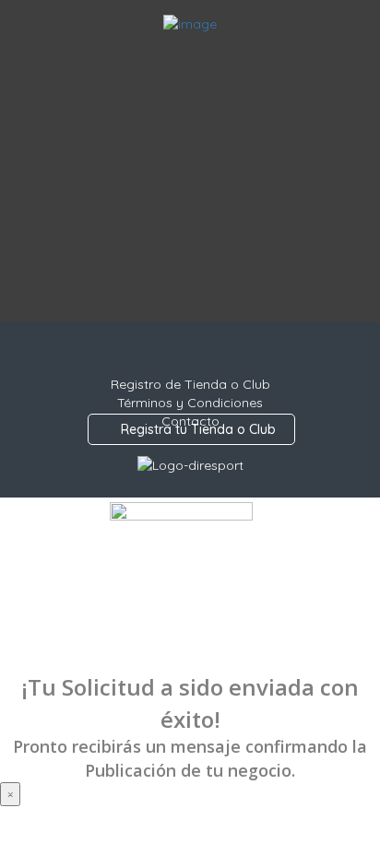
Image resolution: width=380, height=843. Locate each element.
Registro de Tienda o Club (190, 384)
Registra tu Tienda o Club (196, 429)
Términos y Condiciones (190, 402)
